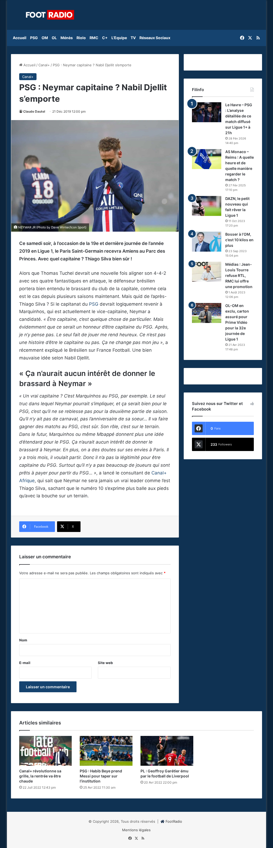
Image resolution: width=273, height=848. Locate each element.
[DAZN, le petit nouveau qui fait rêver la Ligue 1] (206, 206)
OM (45, 37)
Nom (23, 640)
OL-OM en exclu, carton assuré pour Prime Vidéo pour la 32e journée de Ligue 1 (237, 322)
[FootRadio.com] (50, 14)
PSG (34, 37)
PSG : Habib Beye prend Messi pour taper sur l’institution (101, 776)
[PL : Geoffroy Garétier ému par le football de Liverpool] (166, 751)
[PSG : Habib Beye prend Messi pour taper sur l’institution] (106, 751)
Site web (105, 663)
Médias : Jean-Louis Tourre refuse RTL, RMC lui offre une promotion (238, 275)
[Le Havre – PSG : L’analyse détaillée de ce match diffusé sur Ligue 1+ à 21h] (206, 112)
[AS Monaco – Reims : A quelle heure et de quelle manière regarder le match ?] (206, 159)
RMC (94, 37)
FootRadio (174, 821)
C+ (105, 37)
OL (54, 37)
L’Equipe (119, 37)
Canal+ (44, 65)
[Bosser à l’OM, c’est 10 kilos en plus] (206, 242)
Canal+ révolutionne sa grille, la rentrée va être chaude (40, 776)
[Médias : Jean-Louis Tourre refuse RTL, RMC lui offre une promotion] (206, 272)
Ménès (67, 37)
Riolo (81, 37)
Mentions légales (136, 830)
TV (133, 37)
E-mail (24, 663)
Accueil (19, 37)
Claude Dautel (34, 111)
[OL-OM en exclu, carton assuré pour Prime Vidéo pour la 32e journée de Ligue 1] (206, 313)
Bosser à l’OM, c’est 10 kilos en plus (239, 240)
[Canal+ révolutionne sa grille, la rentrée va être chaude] (45, 751)
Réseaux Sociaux (154, 37)
